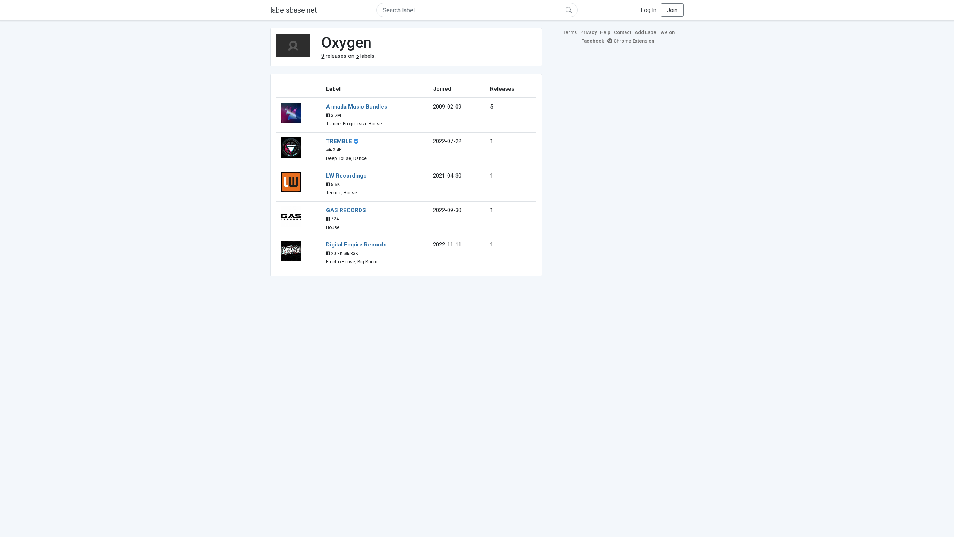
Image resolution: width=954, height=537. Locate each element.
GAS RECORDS (346, 210)
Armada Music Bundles (356, 106)
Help (605, 32)
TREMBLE (339, 141)
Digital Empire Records (356, 244)
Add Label (646, 32)
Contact (622, 32)
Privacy (588, 32)
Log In (648, 10)
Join (672, 10)
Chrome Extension (633, 41)
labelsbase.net (293, 10)
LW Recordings (346, 175)
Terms (570, 32)
